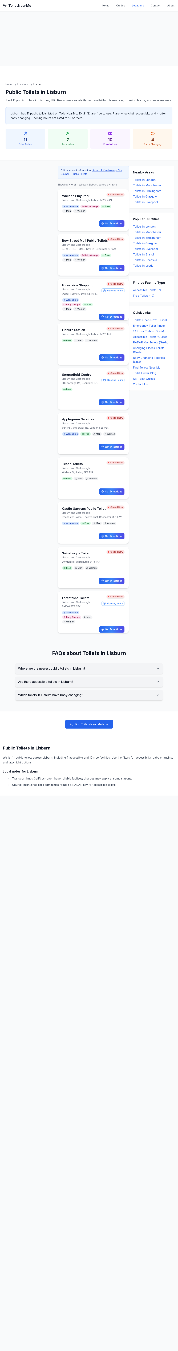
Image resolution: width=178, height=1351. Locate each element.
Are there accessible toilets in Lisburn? (45, 682)
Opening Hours (115, 290)
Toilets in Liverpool (145, 202)
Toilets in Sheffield (145, 260)
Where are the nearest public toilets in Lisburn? (51, 668)
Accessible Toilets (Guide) (150, 337)
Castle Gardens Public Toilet (84, 508)
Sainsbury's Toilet (76, 553)
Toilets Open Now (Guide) (150, 320)
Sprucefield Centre (76, 374)
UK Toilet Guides (144, 378)
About (171, 5)
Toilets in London (144, 179)
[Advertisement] (89, 38)
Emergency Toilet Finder (149, 325)
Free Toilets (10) (143, 295)
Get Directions (113, 223)
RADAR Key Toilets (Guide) (150, 342)
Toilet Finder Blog (144, 373)
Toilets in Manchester (147, 185)
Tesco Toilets (72, 464)
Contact (155, 5)
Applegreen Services (78, 419)
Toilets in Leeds (143, 265)
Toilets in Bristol (143, 254)
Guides (120, 5)
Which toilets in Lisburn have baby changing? (50, 695)
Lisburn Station (73, 330)
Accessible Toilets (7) (147, 290)
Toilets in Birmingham (147, 191)
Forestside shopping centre (83, 285)
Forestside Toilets (76, 598)
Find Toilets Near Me (146, 367)
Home (105, 5)
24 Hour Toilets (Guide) (148, 331)
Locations (138, 5)
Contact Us (140, 384)
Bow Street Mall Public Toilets (85, 240)
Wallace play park (76, 196)
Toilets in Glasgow (145, 196)
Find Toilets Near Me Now (91, 724)
